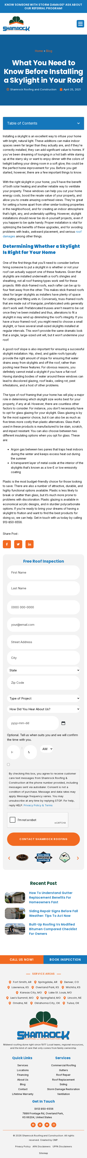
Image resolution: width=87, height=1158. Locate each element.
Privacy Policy (23, 1146)
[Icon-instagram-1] (53, 1124)
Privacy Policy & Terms (38, 805)
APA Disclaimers (42, 1146)
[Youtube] (47, 1124)
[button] (80, 24)
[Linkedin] (40, 1124)
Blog (49, 51)
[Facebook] (33, 1124)
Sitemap (43, 1153)
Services (63, 1058)
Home (39, 51)
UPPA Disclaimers (62, 1146)
